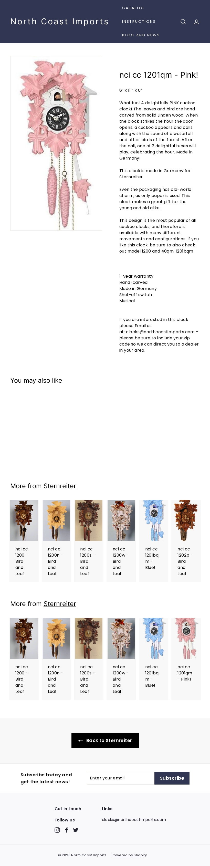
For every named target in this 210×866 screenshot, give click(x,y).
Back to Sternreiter (108, 740)
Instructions (139, 21)
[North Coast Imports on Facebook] (66, 830)
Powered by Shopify (129, 855)
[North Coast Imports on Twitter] (75, 830)
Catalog (133, 8)
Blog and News (141, 35)
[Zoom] (56, 143)
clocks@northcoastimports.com (160, 332)
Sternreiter (60, 486)
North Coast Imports (59, 21)
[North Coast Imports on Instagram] (57, 830)
